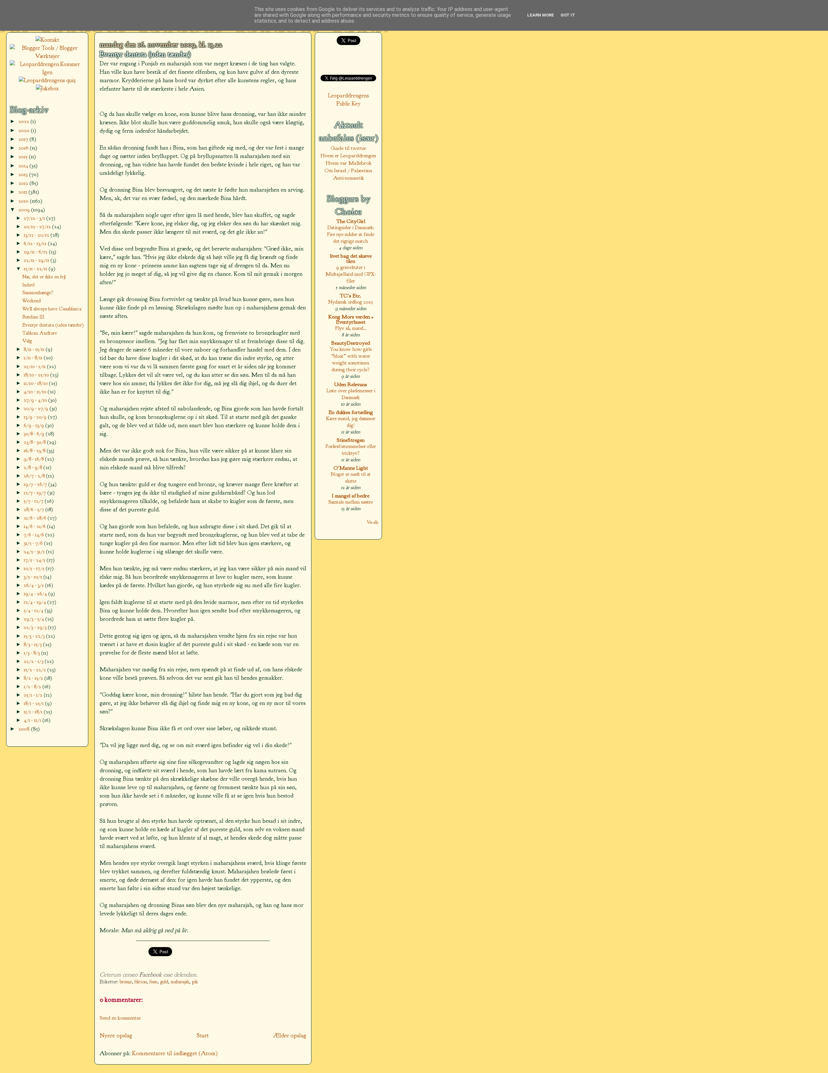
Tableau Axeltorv (39, 333)
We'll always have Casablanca (52, 309)
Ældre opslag (289, 1035)
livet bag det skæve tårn (351, 258)
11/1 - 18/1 (34, 711)
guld (164, 982)
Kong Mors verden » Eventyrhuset (350, 319)
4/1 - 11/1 (33, 720)
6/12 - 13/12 (36, 243)
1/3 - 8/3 (32, 652)
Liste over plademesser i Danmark (350, 394)
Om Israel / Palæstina (348, 170)
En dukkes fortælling (351, 412)
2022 (24, 121)
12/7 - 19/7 (35, 492)
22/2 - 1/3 (34, 661)
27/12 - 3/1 (35, 218)
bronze (126, 982)
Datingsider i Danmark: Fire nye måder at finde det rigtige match (350, 234)
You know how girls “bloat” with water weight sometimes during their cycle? (351, 359)
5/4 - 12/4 (34, 610)
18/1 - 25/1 (34, 703)
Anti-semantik (348, 177)
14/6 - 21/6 (35, 526)
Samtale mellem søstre (350, 501)
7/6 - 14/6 (34, 534)
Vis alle (372, 522)
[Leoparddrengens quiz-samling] (47, 80)
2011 (23, 191)
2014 (23, 165)
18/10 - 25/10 (37, 374)
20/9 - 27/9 (36, 408)
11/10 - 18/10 (36, 383)
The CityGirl (350, 221)
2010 (24, 200)
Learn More (540, 15)
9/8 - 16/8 (34, 458)
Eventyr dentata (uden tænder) (145, 54)
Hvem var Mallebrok (348, 163)
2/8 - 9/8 (33, 467)
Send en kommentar (120, 1017)
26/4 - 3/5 (34, 585)
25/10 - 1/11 (35, 366)
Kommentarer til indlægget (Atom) (175, 1053)
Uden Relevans (350, 384)
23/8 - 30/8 (35, 442)
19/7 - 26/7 (36, 484)
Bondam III (33, 317)
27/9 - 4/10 (36, 400)
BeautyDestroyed (350, 343)
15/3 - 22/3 (35, 635)
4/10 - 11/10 (36, 391)
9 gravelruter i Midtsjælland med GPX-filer (350, 274)
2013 (23, 174)
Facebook (150, 974)
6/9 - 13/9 (34, 425)
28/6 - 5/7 (34, 509)
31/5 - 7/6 (34, 543)
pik (195, 982)
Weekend (31, 300)
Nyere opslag (116, 1035)
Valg (27, 341)
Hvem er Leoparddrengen (348, 155)
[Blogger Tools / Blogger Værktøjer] (47, 56)
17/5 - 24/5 (35, 559)
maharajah (180, 982)
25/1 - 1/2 (34, 694)
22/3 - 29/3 (36, 627)
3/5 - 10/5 (33, 576)
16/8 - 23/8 (35, 450)
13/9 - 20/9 (36, 416)
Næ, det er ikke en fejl (44, 277)
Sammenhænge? (37, 292)
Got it (568, 15)
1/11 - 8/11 (34, 357)
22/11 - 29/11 (37, 260)
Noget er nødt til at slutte (351, 477)
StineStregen (351, 440)
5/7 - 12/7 (34, 500)
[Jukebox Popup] (47, 88)
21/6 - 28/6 (36, 517)
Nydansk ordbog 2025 (350, 301)
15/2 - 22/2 (35, 669)
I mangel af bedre (350, 495)
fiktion (141, 982)
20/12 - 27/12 (38, 226)
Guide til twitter (348, 148)
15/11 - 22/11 (36, 268)
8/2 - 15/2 (34, 678)
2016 (24, 147)
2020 (24, 130)
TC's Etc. (350, 295)
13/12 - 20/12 (37, 234)
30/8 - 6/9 (35, 433)
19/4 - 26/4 (36, 593)
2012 (23, 183)
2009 (24, 209)
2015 (23, 156)
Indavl (28, 285)
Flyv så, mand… (350, 328)
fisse (153, 982)
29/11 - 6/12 (36, 251)
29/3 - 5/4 (34, 618)
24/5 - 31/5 (35, 551)
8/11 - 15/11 (35, 349)
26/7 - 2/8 (35, 475)
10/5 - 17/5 (35, 568)
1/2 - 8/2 (33, 686)
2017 (23, 139)
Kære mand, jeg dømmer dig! (350, 422)
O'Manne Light (350, 467)
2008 (24, 728)
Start (203, 1035)
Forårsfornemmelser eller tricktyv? (350, 449)
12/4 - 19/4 (35, 601)
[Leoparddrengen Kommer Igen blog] (47, 72)
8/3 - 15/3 (33, 644)
